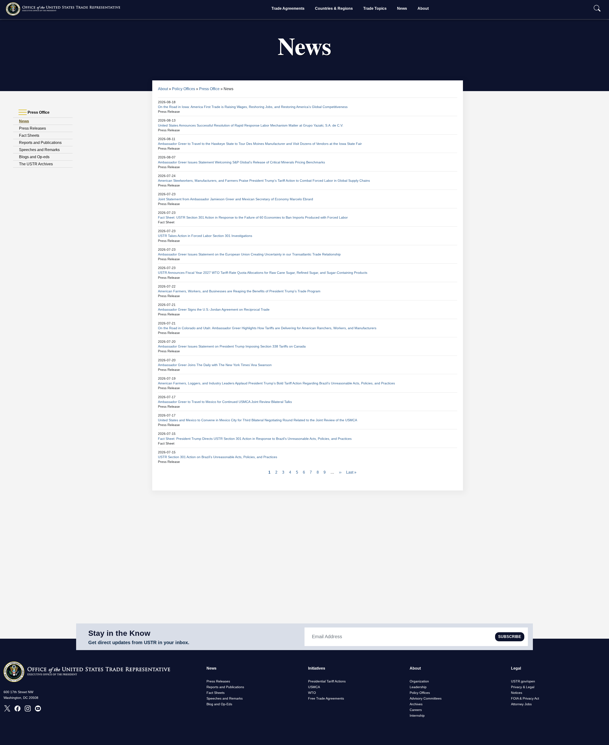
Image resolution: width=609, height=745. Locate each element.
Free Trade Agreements (326, 698)
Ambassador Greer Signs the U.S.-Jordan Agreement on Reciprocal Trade (214, 309)
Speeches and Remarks (39, 150)
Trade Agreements (287, 8)
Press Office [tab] (38, 112)
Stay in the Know (119, 633)
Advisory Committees (426, 698)
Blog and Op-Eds (219, 704)
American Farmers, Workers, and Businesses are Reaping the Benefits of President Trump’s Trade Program (239, 291)
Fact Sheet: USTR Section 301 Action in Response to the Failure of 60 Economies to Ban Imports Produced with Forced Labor (253, 217)
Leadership (418, 687)
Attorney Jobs (521, 704)
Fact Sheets (29, 135)
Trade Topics (375, 8)
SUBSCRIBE (509, 637)
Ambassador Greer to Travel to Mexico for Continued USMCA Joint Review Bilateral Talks (225, 402)
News (402, 8)
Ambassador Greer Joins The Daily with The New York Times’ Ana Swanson (215, 365)
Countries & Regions (334, 8)
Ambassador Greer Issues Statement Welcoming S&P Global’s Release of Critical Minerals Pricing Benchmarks (241, 162)
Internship (417, 715)
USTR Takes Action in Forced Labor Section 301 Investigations (205, 236)
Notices (516, 693)
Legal (516, 668)
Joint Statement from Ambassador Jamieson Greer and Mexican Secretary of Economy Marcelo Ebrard (235, 199)
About (423, 8)
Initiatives (316, 668)
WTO (312, 693)
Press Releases (32, 128)
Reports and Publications (40, 143)
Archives (416, 704)
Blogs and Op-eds (34, 157)
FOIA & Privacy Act (525, 698)
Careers (416, 710)
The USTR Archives (36, 164)
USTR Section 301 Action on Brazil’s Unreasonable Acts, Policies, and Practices (217, 457)
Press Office (209, 89)
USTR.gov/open (523, 681)
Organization (419, 681)
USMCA (314, 687)
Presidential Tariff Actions (327, 681)
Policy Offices (183, 89)
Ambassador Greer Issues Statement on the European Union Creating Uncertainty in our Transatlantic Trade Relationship (249, 254)
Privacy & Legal (522, 687)
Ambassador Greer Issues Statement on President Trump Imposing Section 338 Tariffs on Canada (232, 346)
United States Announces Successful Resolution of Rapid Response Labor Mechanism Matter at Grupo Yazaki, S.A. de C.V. (250, 125)
